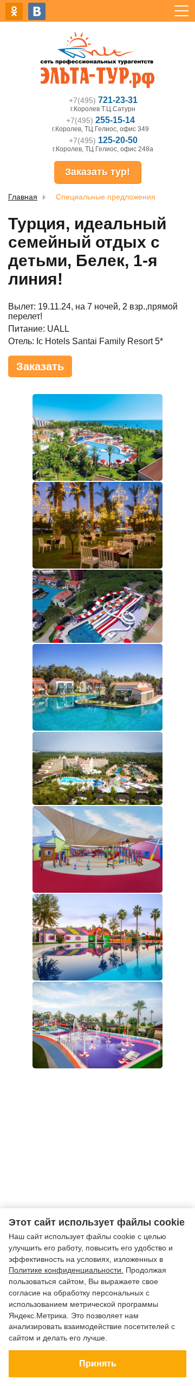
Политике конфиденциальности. (66, 1270)
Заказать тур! (97, 171)
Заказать (40, 366)
